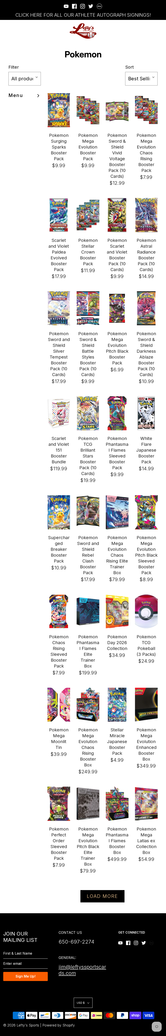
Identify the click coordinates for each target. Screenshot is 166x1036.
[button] (24, 79)
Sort (129, 67)
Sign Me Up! (25, 976)
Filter (13, 67)
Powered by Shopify (58, 1025)
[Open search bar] (148, 31)
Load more (102, 896)
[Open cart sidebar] (160, 31)
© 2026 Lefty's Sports (21, 1025)
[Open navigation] (6, 31)
